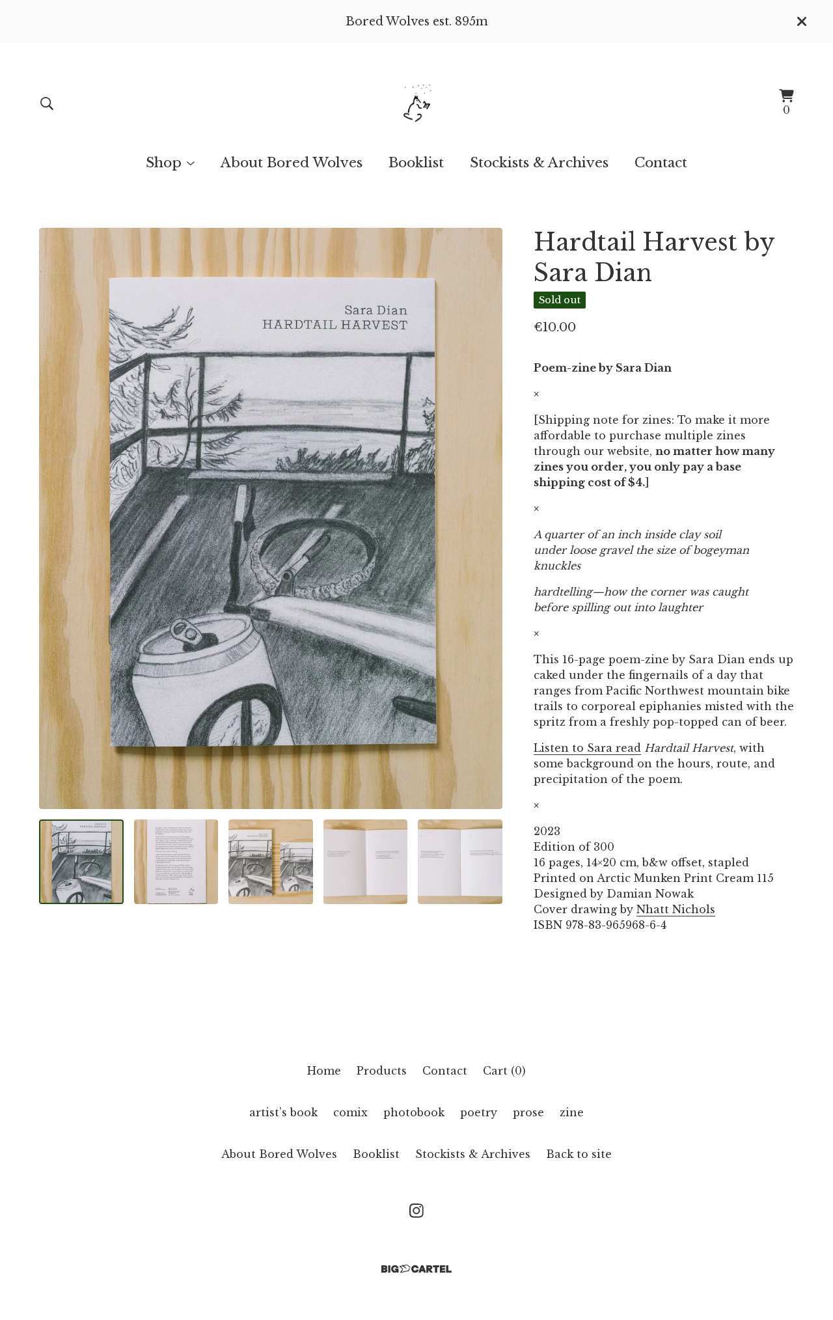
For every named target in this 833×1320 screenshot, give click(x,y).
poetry (478, 1112)
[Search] (47, 103)
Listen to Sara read (587, 747)
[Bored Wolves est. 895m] (417, 103)
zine (572, 1112)
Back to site (579, 1154)
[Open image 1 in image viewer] (270, 518)
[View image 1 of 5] (81, 861)
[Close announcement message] (801, 21)
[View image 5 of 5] (460, 861)
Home (324, 1070)
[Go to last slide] (57, 518)
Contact (661, 162)
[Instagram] (416, 1210)
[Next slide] (484, 518)
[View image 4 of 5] (365, 861)
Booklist (416, 162)
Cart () (504, 1070)
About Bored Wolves (291, 162)
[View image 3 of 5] (270, 861)
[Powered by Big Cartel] (416, 1268)
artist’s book (283, 1112)
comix (350, 1112)
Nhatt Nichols (675, 909)
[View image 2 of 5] (176, 861)
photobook (413, 1112)
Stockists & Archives (539, 162)
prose (528, 1112)
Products (382, 1070)
